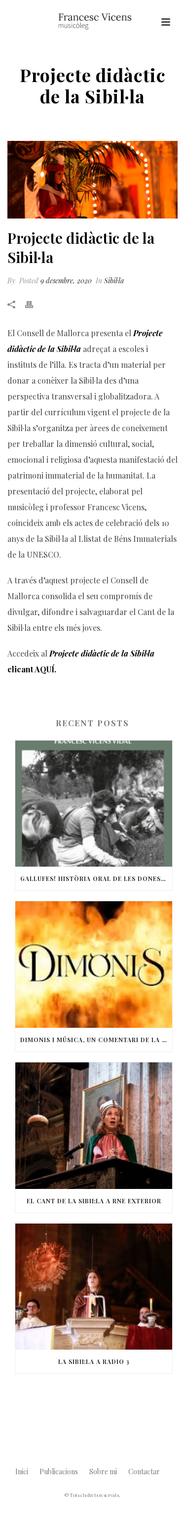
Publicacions (58, 1471)
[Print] (34, 304)
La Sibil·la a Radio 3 (94, 1361)
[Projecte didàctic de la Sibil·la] (92, 180)
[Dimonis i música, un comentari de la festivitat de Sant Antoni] (93, 964)
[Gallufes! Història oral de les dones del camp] (93, 804)
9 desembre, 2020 (66, 280)
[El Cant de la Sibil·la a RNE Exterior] (93, 1125)
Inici (21, 1471)
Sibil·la (48, 121)
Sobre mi (103, 1471)
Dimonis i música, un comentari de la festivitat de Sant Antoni (96, 1040)
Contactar (144, 1471)
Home (22, 121)
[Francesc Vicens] (93, 22)
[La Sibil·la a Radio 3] (93, 1287)
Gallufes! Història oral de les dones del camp (96, 878)
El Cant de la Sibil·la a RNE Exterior (94, 1201)
